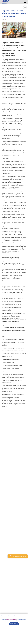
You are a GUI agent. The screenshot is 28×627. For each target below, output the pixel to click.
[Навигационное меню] (25, 2)
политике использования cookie (11, 619)
